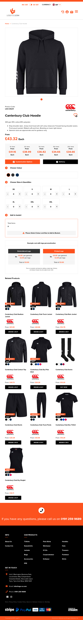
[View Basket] (71, 12)
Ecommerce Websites (58, 618)
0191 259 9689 (71, 519)
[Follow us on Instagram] (11, 597)
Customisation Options (23, 162)
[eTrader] (73, 610)
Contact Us (9, 546)
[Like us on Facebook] (7, 597)
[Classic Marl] (12, 175)
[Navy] (17, 175)
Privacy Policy (13, 602)
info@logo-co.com (20, 586)
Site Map (47, 602)
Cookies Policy (22, 602)
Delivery (62, 162)
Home (7, 23)
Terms (6, 602)
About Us (8, 541)
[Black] (8, 175)
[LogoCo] (23, 12)
